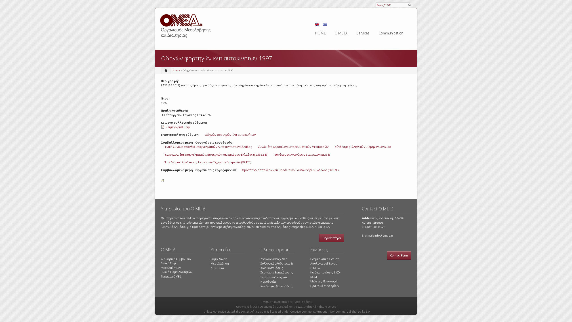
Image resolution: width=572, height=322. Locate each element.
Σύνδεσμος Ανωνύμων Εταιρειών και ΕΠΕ (302, 155)
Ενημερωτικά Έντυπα (324, 259)
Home (176, 70)
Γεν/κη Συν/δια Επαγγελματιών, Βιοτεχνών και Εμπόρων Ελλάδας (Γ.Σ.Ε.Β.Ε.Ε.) (216, 155)
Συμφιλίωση (219, 259)
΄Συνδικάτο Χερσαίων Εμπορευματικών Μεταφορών (293, 147)
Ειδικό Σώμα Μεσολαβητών (171, 265)
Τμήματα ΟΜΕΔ (171, 276)
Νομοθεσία (268, 282)
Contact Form (399, 255)
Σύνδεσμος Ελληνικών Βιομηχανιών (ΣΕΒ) (363, 147)
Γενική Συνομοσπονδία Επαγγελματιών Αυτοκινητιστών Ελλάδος (208, 147)
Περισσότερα (332, 238)
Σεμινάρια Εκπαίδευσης (277, 272)
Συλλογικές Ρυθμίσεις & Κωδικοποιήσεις (277, 265)
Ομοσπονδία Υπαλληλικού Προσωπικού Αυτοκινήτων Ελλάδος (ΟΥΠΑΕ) (290, 170)
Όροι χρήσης (303, 302)
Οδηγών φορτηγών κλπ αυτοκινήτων (230, 135)
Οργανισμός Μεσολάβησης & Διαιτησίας (286, 307)
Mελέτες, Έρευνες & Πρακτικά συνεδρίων (324, 283)
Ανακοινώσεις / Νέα (274, 259)
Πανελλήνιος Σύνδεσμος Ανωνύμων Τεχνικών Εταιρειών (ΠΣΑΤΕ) (207, 162)
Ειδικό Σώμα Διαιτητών (176, 272)
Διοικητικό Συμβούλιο (176, 259)
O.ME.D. (341, 33)
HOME (320, 33)
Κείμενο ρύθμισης (178, 127)
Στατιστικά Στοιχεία (274, 277)
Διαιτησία (217, 268)
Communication (391, 33)
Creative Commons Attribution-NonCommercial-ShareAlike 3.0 (330, 312)
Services (363, 33)
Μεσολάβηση (220, 263)
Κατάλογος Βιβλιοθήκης (277, 286)
